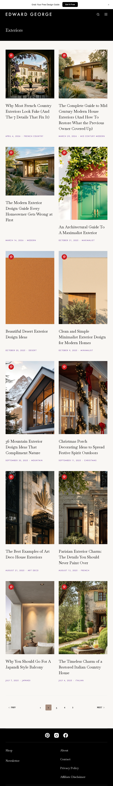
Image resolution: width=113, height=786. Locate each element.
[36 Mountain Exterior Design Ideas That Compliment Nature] (30, 397)
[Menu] (105, 14)
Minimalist (87, 350)
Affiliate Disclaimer (72, 777)
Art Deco (33, 570)
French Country (33, 136)
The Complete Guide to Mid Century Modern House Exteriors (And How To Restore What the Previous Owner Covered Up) (83, 117)
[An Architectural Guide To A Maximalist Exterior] (83, 183)
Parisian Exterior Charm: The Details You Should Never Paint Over (80, 557)
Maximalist (88, 240)
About (64, 750)
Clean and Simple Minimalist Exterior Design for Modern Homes (82, 337)
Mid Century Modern (92, 136)
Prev (13, 707)
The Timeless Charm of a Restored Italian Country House (80, 667)
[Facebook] (65, 735)
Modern (31, 240)
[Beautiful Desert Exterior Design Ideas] (30, 287)
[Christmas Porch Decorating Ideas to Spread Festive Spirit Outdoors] (83, 397)
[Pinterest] (47, 735)
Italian (79, 680)
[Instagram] (56, 735)
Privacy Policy (69, 768)
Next (99, 707)
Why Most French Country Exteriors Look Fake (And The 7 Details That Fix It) (28, 111)
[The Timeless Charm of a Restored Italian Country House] (83, 617)
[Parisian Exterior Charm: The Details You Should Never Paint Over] (83, 507)
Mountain (37, 460)
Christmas (90, 460)
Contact (65, 759)
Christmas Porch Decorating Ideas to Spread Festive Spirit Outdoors (81, 447)
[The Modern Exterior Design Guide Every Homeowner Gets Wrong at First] (30, 171)
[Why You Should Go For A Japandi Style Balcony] (30, 617)
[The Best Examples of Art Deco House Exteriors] (30, 507)
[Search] (98, 14)
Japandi (26, 680)
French (85, 570)
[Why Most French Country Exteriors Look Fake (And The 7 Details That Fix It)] (30, 74)
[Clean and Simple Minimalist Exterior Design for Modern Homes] (83, 287)
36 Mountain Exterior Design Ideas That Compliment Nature (24, 447)
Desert (33, 350)
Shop (9, 750)
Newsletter (13, 761)
